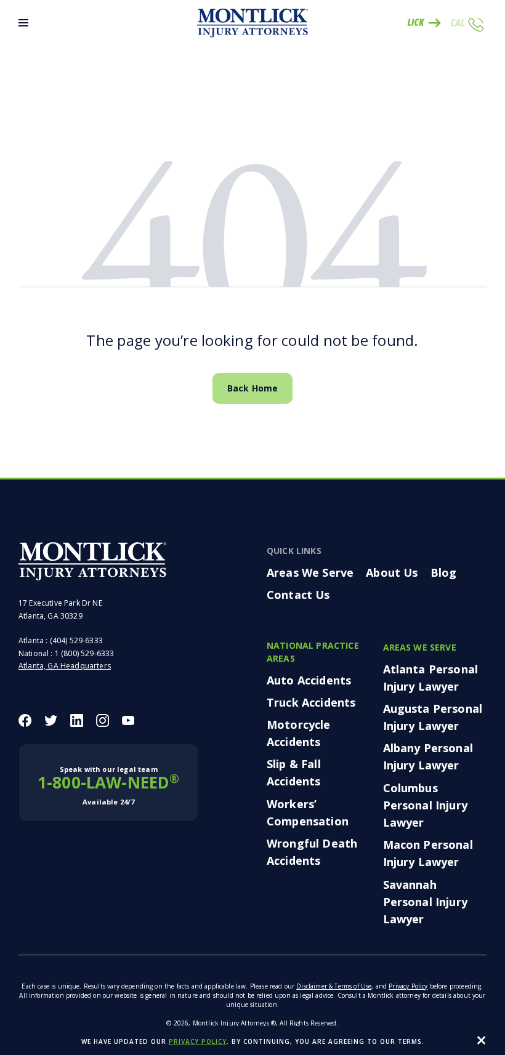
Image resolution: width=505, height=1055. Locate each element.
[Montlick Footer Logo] (92, 561)
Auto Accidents (309, 680)
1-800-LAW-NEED (108, 785)
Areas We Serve (310, 572)
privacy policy (198, 1041)
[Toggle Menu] (23, 23)
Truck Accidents (311, 702)
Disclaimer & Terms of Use (333, 986)
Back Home (252, 388)
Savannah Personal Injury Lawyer (425, 901)
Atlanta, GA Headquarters (64, 665)
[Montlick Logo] (252, 23)
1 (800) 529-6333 (85, 653)
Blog (443, 572)
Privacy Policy (408, 986)
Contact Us (298, 594)
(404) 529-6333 (76, 640)
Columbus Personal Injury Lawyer (425, 805)
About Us (392, 572)
